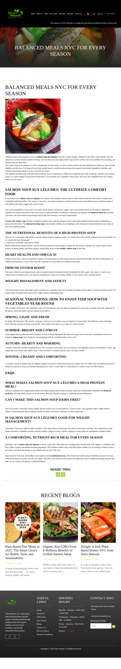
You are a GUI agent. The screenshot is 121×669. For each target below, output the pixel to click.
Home (33, 14)
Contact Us (78, 14)
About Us (40, 14)
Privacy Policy (43, 631)
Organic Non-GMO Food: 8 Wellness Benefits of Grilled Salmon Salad (60, 550)
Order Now (41, 617)
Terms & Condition (45, 634)
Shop (46, 14)
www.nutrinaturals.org (56, 456)
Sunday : (66, 631)
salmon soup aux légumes (47, 157)
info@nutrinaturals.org (101, 616)
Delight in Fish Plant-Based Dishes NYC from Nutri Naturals (97, 550)
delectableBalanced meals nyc (93, 165)
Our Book (70, 14)
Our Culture (53, 14)
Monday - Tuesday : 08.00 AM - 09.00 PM (71, 611)
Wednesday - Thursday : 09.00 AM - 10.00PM (71, 618)
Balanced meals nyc (98, 213)
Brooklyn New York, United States (102, 607)
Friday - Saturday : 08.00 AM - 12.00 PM (71, 625)
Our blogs (62, 14)
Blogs (39, 624)
